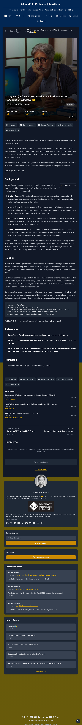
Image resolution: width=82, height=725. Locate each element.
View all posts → (41, 671)
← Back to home (41, 470)
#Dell (12, 408)
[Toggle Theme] (78, 721)
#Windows (70, 104)
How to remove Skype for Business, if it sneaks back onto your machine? (37, 575)
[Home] (6, 31)
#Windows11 (15, 417)
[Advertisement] (41, 692)
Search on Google (41, 543)
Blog (11, 31)
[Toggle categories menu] (42, 16)
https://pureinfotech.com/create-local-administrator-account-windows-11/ (38, 335)
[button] (41, 79)
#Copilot (7, 399)
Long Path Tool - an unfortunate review (27, 589)
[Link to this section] (3, 179)
